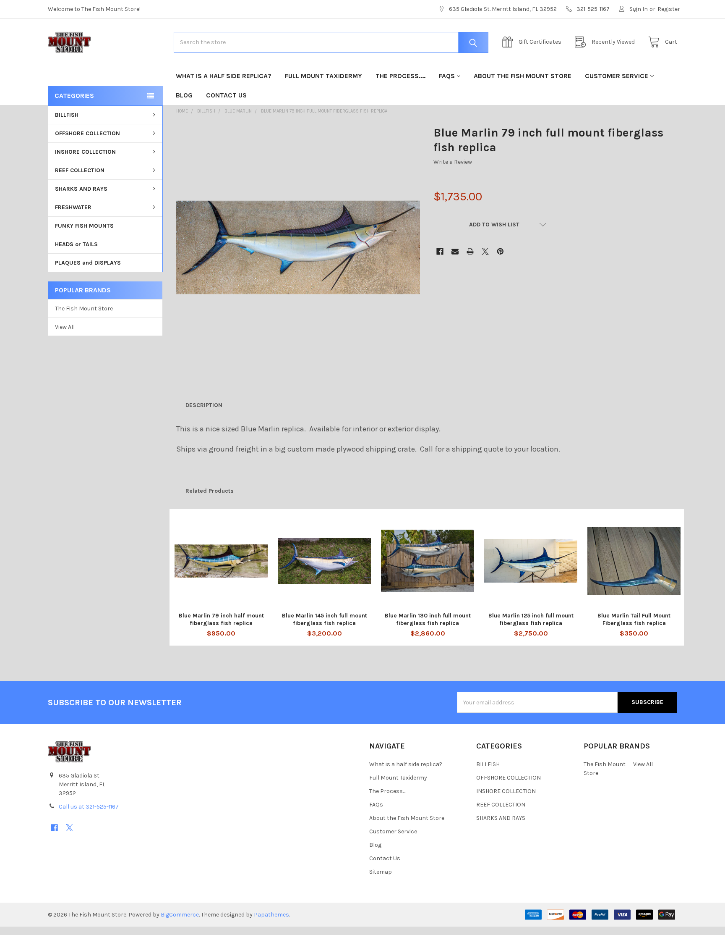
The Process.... (400, 76)
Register (668, 9)
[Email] (455, 251)
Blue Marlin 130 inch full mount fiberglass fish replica (428, 619)
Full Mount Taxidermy (323, 76)
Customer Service (616, 76)
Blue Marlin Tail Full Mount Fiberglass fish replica (633, 619)
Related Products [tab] (209, 490)
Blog (184, 95)
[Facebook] (439, 251)
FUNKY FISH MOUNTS (84, 225)
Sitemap (380, 871)
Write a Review (452, 161)
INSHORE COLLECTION (85, 151)
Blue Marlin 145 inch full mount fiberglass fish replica (324, 619)
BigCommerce (180, 914)
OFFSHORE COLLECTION (87, 133)
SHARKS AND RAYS (81, 188)
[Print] (470, 251)
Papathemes (271, 914)
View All (65, 327)
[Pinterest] (500, 251)
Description (203, 405)
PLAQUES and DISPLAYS (88, 262)
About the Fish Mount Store (522, 76)
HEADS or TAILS (76, 244)
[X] (485, 251)
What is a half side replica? (223, 76)
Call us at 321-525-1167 (89, 806)
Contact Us (226, 95)
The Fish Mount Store (84, 308)
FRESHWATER (73, 207)
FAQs (447, 76)
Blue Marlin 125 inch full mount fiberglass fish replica (531, 619)
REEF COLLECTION (79, 170)
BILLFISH (66, 114)
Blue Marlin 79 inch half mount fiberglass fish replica (221, 619)
